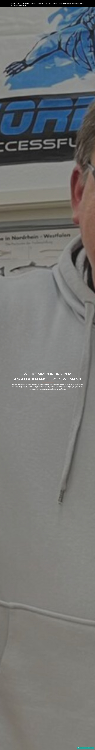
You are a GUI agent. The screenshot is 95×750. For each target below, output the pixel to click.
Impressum (47, 3)
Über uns (55, 3)
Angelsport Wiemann (20, 3)
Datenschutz (40, 3)
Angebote (33, 3)
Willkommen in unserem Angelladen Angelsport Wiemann (71, 3)
